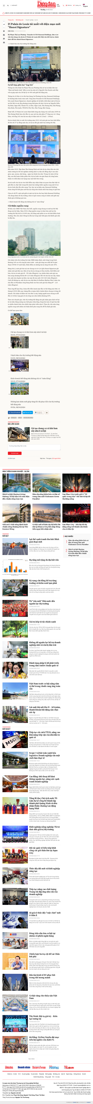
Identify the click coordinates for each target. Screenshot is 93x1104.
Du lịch (67, 13)
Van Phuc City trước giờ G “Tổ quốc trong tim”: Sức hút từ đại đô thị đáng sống (76, 496)
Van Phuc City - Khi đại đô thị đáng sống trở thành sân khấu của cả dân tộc (74, 526)
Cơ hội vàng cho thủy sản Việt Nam (43, 997)
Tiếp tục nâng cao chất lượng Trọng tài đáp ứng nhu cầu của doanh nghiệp (43, 891)
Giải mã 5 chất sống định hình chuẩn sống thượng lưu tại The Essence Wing (15, 526)
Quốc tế (50, 13)
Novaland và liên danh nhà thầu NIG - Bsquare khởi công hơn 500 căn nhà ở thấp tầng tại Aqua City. (43, 859)
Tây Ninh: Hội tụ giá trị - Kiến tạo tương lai (43, 1017)
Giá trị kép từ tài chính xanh (42, 622)
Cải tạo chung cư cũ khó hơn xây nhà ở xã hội (44, 429)
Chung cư (13, 417)
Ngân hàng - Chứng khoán (58, 13)
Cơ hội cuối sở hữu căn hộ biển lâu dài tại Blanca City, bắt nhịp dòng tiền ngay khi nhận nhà (46, 526)
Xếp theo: (42, 458)
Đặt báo (70, 5)
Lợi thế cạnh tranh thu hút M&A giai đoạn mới (44, 540)
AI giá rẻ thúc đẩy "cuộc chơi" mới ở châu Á (45, 914)
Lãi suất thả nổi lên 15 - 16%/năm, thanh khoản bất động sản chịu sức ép (44, 709)
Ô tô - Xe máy (87, 13)
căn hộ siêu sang (28, 417)
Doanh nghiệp (19, 13)
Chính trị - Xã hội (9, 13)
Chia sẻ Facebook (15, 412)
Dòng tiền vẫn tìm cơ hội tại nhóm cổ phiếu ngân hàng (42, 934)
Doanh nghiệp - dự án (32, 20)
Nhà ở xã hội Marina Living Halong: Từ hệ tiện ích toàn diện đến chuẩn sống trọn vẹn (15, 496)
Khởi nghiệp (38, 13)
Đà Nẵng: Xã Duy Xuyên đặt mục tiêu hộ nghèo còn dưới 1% (44, 1038)
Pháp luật (32, 13)
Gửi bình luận (14, 453)
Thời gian (48, 458)
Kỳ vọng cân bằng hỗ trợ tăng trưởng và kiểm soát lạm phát (43, 581)
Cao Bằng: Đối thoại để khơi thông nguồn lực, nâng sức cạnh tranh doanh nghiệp (44, 779)
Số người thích (56, 458)
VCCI (15, 13)
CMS (76, 1102)
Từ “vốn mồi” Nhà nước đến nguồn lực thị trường (42, 602)
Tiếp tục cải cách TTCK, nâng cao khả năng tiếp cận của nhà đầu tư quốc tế (44, 735)
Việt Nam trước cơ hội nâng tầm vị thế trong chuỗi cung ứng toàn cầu (44, 686)
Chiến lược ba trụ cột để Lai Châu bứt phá (44, 955)
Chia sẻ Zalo (28, 412)
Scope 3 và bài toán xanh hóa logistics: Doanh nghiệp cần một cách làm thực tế (44, 755)
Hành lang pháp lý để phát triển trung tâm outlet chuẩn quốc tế (44, 664)
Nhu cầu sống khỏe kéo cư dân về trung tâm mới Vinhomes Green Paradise (46, 496)
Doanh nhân (26, 13)
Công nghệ (81, 13)
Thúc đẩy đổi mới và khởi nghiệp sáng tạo (44, 869)
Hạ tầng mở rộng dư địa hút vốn (44, 560)
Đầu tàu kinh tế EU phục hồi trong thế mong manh (42, 976)
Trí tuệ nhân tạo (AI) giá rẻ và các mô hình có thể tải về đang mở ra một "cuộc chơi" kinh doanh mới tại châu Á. (44, 921)
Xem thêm (32, 1059)
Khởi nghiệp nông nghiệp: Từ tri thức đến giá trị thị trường (44, 828)
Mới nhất (14, 5)
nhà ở (20, 417)
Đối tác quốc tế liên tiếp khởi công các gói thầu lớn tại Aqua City (43, 850)
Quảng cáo (78, 5)
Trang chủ (11, 20)
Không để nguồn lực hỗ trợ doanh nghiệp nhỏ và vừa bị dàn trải (44, 643)
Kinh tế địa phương (73, 13)
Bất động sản (44, 13)
